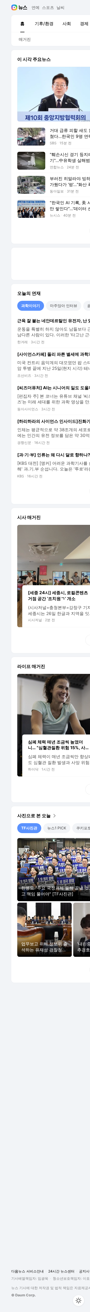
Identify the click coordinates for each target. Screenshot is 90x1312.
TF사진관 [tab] (29, 828)
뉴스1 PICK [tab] (56, 828)
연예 (36, 7)
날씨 (60, 7)
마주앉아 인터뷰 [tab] (63, 305)
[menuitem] (22, 24)
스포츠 (48, 7)
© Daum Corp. (23, 1295)
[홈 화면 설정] (78, 1300)
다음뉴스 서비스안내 (27, 1271)
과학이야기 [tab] (30, 305)
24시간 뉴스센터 (61, 1271)
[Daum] (14, 7)
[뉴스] (22, 7)
